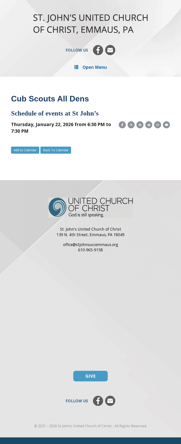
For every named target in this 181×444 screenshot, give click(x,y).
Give (90, 376)
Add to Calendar (25, 150)
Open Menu (95, 67)
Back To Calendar (55, 150)
